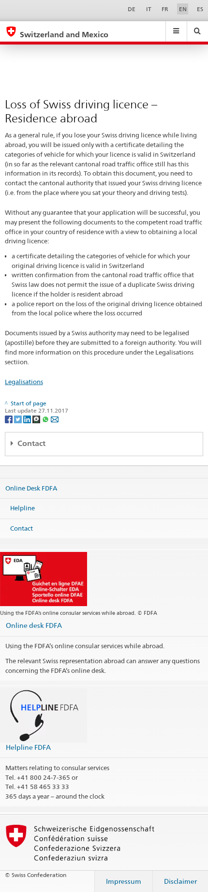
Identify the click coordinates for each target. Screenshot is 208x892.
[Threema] (37, 418)
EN (183, 9)
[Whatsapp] (46, 418)
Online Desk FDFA (31, 487)
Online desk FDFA (34, 625)
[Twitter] (18, 418)
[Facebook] (9, 418)
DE (131, 9)
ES (200, 9)
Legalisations (24, 382)
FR (165, 9)
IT (148, 9)
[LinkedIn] (27, 418)
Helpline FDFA (28, 747)
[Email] (55, 418)
